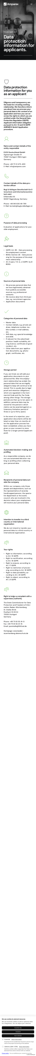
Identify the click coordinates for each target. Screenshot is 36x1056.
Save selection (18, 1035)
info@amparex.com (18, 166)
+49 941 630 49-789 (18, 204)
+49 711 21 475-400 (17, 164)
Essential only (18, 1028)
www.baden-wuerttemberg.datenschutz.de (16, 632)
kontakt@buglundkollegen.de (21, 206)
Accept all (18, 1031)
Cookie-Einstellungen (31, 1054)
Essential (13, 1039)
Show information (16, 1039)
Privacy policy (5, 1053)
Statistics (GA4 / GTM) (16, 1046)
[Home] (11, 4)
